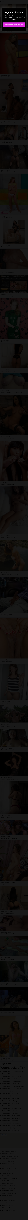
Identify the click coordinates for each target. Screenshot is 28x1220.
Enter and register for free (14, 24)
